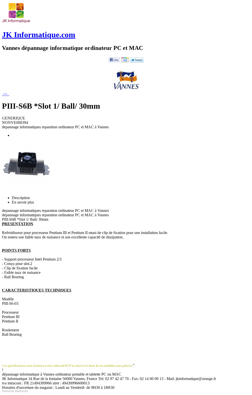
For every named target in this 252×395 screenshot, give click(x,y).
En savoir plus (23, 202)
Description (21, 198)
